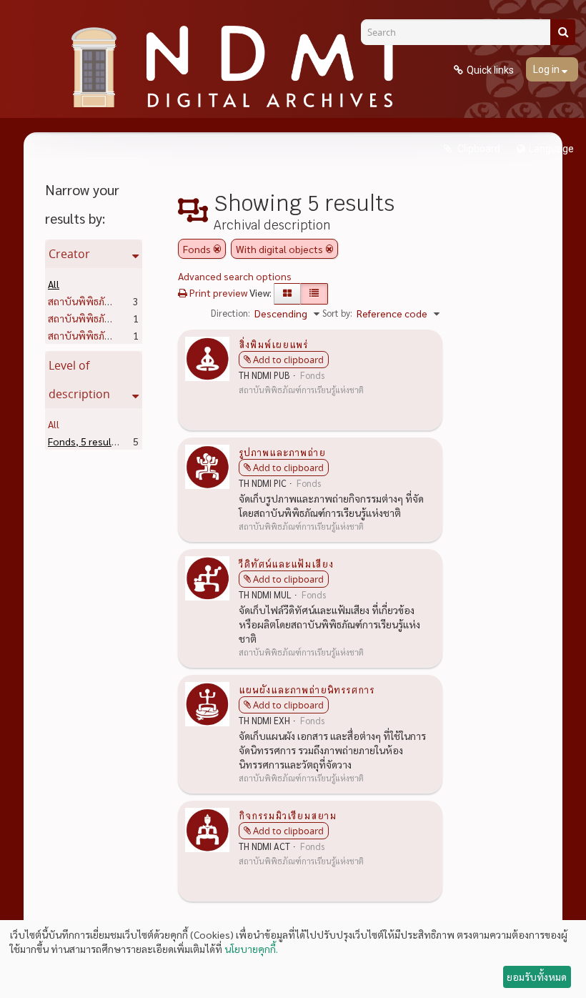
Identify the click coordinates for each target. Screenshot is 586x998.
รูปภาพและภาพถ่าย (282, 452)
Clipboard (477, 148)
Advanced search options (235, 276)
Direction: (230, 313)
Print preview (217, 292)
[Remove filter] (217, 249)
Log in (547, 69)
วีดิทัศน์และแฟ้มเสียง (286, 563)
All (53, 283)
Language (551, 148)
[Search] (562, 32)
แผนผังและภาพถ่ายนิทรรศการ (306, 689)
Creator (69, 254)
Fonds (84, 441)
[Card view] (287, 294)
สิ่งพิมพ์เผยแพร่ (273, 344)
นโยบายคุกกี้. (251, 948)
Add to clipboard (288, 359)
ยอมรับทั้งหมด (537, 976)
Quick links (490, 70)
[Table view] (314, 294)
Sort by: (337, 313)
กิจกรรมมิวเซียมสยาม (288, 815)
